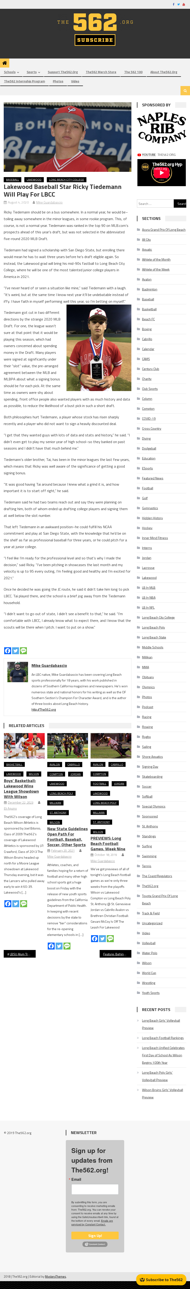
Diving (146, 438)
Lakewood (34, 179)
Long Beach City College (66, 179)
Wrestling (148, 982)
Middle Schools (152, 647)
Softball (147, 796)
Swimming (149, 856)
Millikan (55, 803)
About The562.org (163, 71)
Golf (145, 498)
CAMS (146, 358)
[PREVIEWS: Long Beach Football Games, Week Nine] (111, 746)
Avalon (55, 764)
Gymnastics (150, 508)
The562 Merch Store (101, 71)
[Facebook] (7, 650)
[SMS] (23, 650)
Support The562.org (63, 71)
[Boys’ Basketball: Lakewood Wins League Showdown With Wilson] (24, 746)
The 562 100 (133, 71)
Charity (147, 378)
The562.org (150, 885)
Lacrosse (148, 567)
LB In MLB (148, 587)
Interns (147, 547)
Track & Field (151, 913)
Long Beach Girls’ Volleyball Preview (161, 1024)
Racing (146, 716)
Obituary (148, 677)
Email (76, 1179)
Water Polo (149, 952)
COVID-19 (149, 418)
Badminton (149, 289)
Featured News (152, 478)
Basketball (14, 764)
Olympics (148, 687)
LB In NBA (148, 597)
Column (147, 398)
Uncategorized (152, 923)
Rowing (147, 726)
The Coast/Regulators (157, 875)
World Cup (149, 972)
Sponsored (150, 816)
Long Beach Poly (61, 793)
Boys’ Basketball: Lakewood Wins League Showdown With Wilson (21, 788)
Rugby (146, 736)
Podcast (147, 706)
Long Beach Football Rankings (163, 1037)
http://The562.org (44, 709)
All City (146, 239)
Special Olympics (153, 806)
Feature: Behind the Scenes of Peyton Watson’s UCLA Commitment (117, 954)
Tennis (146, 865)
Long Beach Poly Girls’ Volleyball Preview (157, 1076)
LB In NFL (148, 607)
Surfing (147, 846)
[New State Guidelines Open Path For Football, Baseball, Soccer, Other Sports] (67, 746)
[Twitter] (15, 650)
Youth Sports (151, 992)
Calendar (148, 348)
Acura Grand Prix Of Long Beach (164, 229)
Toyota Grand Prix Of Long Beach (160, 899)
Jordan (75, 774)
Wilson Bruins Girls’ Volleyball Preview (162, 1093)
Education (148, 458)
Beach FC (148, 319)
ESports (147, 468)
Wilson (34, 774)
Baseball (12, 179)
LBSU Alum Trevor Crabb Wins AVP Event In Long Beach (23, 954)
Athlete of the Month (156, 259)
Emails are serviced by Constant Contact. (92, 1222)
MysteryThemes (55, 1276)
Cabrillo (73, 764)
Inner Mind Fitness (155, 537)
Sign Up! (95, 1235)
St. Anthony (58, 812)
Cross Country (151, 428)
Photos (58, 81)
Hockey (147, 527)
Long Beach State (154, 637)
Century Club (150, 368)
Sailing (146, 746)
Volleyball (148, 943)
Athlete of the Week (156, 269)
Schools (10, 71)
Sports (32, 71)
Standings (149, 836)
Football (99, 783)
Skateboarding (152, 776)
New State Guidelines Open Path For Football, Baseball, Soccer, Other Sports (67, 837)
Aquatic (147, 249)
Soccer (147, 786)
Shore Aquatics (152, 756)
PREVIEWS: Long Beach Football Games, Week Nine (108, 843)
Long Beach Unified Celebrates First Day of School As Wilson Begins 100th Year (163, 1055)
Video (75, 81)
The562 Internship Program (24, 81)
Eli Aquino (10, 808)
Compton (56, 774)
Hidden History (152, 517)
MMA (145, 667)
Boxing (147, 329)
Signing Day (150, 766)
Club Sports (150, 388)
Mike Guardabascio (49, 202)
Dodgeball (149, 448)
